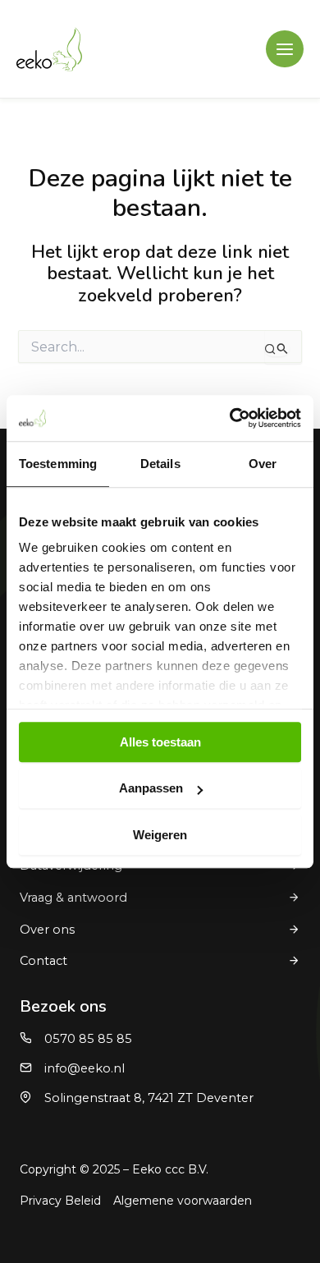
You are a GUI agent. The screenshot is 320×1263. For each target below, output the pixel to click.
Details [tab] (160, 464)
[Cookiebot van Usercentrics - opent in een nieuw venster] (230, 418)
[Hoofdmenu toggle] (285, 49)
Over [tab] (263, 464)
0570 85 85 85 (88, 1038)
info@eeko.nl (84, 1068)
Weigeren (160, 835)
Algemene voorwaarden (182, 1200)
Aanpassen (151, 788)
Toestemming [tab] (58, 464)
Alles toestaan (160, 742)
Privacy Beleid (60, 1200)
